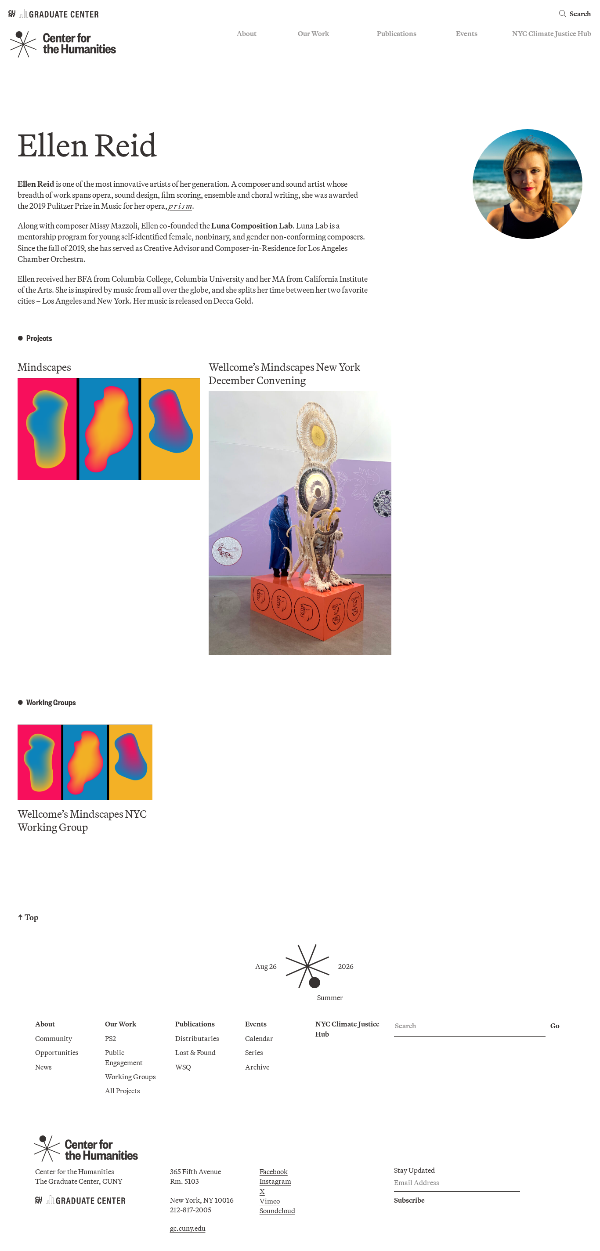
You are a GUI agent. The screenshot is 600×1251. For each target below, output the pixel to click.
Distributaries (399, 47)
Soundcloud (277, 1210)
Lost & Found (397, 59)
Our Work (313, 33)
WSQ (385, 72)
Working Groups (323, 85)
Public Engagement (327, 72)
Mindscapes (44, 366)
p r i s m (180, 206)
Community (255, 47)
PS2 (303, 47)
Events (466, 33)
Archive (468, 72)
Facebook (274, 1171)
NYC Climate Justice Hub (551, 33)
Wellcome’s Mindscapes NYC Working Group (82, 820)
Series (465, 59)
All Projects (315, 98)
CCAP (307, 59)
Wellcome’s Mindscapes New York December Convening (284, 373)
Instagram (275, 1181)
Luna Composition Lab (252, 226)
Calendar (470, 47)
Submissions (475, 85)
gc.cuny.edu (188, 1228)
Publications (396, 33)
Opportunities (258, 59)
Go (555, 1025)
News (245, 72)
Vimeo (270, 1201)
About (247, 33)
